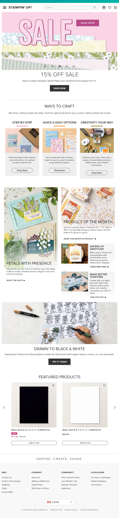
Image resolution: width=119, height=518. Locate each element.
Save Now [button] (60, 88)
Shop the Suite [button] (14, 280)
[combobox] (71, 7)
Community (67, 472)
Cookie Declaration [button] (89, 510)
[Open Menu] (4, 7)
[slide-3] (73, 66)
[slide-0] (52, 66)
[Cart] (115, 7)
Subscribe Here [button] (98, 267)
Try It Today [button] (59, 361)
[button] (104, 7)
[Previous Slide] (4, 410)
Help (4, 472)
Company (36, 472)
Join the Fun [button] (97, 297)
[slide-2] (66, 66)
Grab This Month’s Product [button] (79, 239)
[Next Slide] (114, 410)
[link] (109, 7)
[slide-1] (59, 66)
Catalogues (97, 472)
